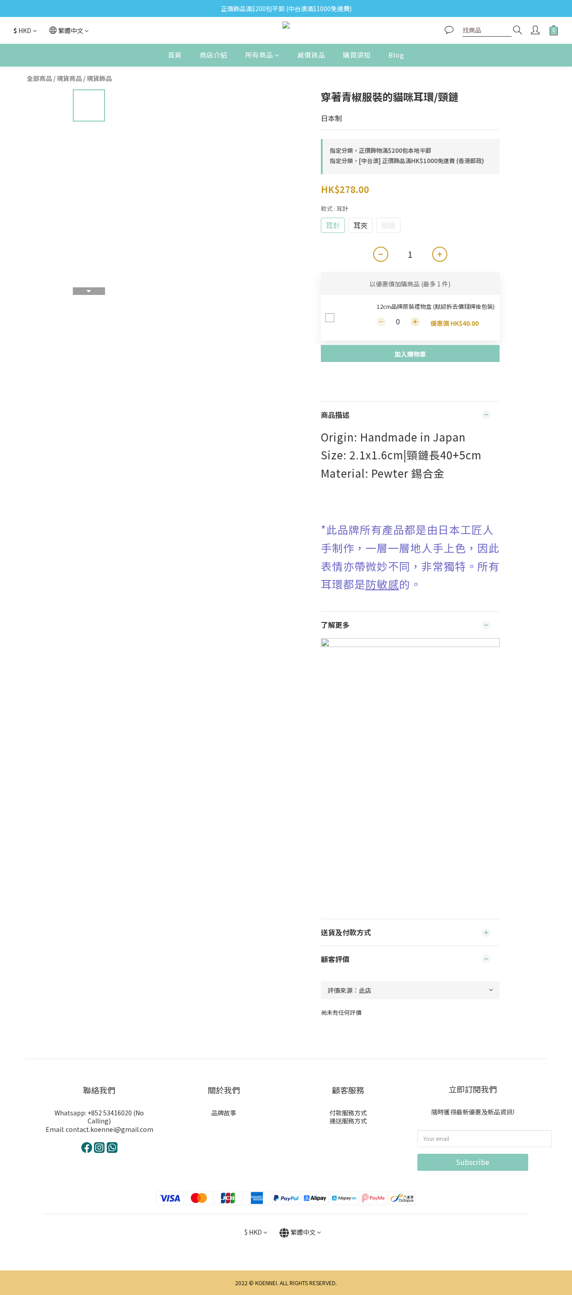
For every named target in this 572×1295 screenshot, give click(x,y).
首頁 (175, 54)
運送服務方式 (348, 1120)
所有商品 (259, 54)
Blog (396, 54)
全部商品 (39, 78)
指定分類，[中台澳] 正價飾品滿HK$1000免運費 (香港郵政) (407, 160)
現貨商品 (69, 78)
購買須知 (356, 54)
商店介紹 (213, 54)
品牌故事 (223, 1112)
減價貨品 (311, 54)
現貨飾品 (99, 78)
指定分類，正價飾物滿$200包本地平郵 (380, 150)
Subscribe (472, 1161)
